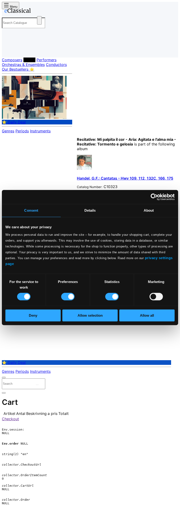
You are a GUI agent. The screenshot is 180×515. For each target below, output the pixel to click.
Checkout (10, 419)
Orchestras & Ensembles (23, 64)
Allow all (147, 315)
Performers (46, 60)
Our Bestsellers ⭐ (18, 69)
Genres (8, 131)
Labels (29, 60)
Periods (22, 131)
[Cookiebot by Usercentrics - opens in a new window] (154, 196)
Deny (33, 315)
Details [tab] (90, 210)
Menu (13, 6)
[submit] (37, 384)
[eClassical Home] (38, 11)
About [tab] (149, 210)
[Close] (4, 377)
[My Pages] (8, 50)
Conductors (56, 64)
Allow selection (90, 315)
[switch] (68, 296)
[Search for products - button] (39, 20)
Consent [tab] (31, 210)
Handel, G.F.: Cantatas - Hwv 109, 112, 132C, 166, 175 (125, 178)
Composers (12, 60)
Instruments (40, 131)
